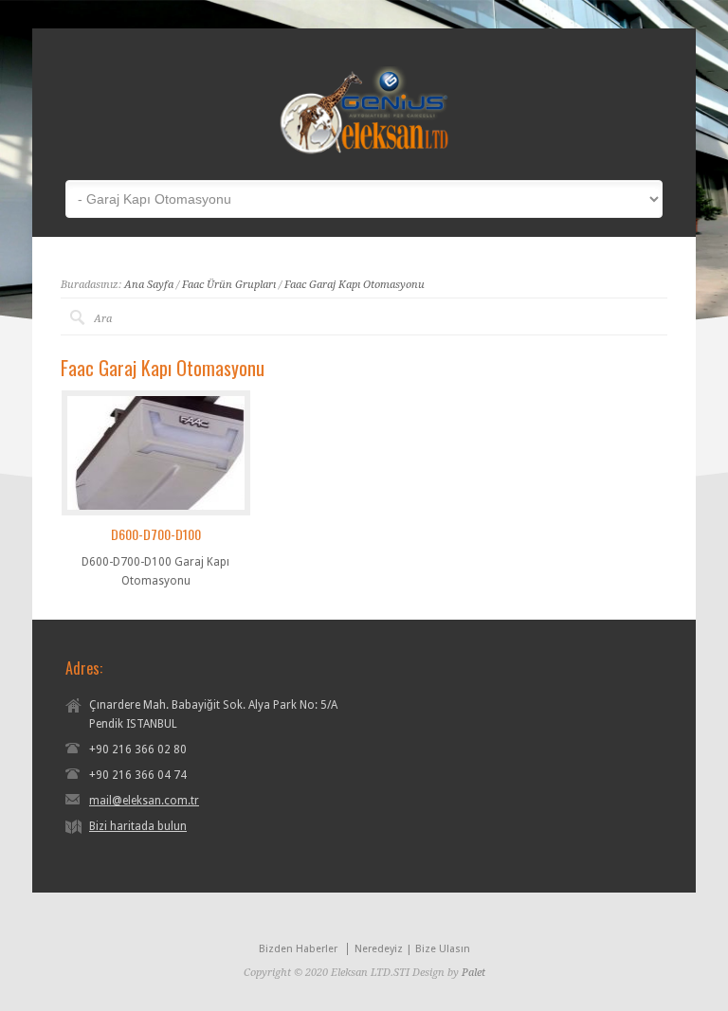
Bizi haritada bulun (138, 826)
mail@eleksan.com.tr (144, 800)
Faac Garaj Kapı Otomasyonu (354, 285)
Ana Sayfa (148, 285)
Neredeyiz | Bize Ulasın (412, 949)
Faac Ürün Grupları (229, 285)
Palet (473, 972)
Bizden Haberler (298, 949)
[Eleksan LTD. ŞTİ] (364, 151)
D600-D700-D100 (156, 534)
